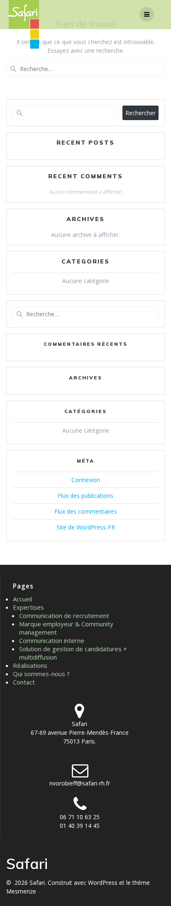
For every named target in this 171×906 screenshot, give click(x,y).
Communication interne (51, 640)
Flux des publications (85, 496)
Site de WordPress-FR (85, 527)
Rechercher (140, 113)
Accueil (22, 599)
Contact (24, 682)
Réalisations (30, 665)
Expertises (28, 607)
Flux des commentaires (85, 511)
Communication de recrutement (64, 615)
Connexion (85, 480)
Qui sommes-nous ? (41, 674)
